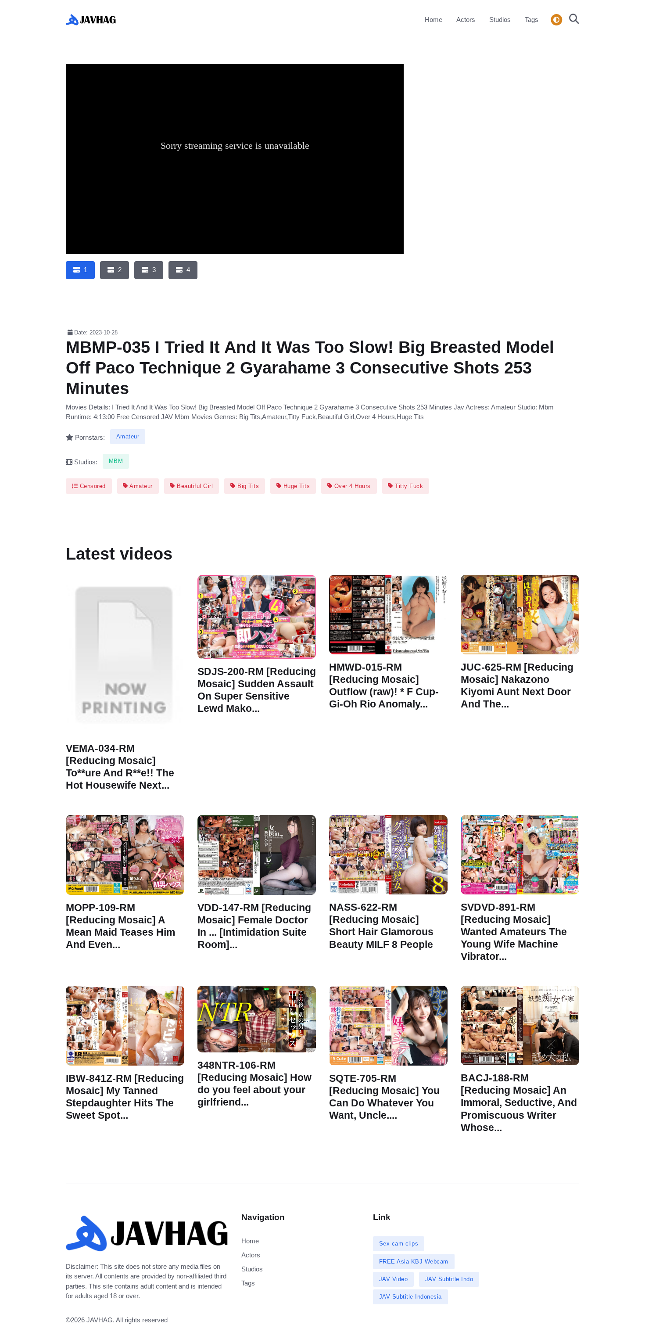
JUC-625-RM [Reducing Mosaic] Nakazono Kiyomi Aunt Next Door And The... (517, 686)
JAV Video (393, 1279)
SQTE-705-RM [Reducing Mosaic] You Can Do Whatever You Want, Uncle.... (384, 1097)
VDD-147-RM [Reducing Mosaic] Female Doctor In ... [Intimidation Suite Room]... (254, 926)
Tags (531, 19)
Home (433, 19)
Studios (500, 19)
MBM (116, 461)
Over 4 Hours (351, 486)
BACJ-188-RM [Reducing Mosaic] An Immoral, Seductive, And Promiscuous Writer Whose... (519, 1103)
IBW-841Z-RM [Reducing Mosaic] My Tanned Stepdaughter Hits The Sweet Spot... (125, 1097)
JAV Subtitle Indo (449, 1279)
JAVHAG (99, 1320)
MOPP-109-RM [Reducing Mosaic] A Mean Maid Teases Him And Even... (120, 926)
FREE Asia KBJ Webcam (413, 1261)
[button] (571, 19)
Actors (465, 19)
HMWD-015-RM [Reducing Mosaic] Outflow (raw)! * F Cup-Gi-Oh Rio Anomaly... (384, 686)
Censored (92, 486)
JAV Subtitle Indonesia (410, 1296)
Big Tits (247, 486)
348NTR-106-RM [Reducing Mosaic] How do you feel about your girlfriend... (254, 1084)
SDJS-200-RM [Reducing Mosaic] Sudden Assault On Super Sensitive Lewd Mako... (256, 690)
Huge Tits (295, 486)
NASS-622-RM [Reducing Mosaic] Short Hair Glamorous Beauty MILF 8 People (381, 926)
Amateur (128, 436)
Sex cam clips (399, 1243)
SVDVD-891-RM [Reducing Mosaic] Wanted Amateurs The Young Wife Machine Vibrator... (514, 931)
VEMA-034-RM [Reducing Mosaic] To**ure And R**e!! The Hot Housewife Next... (120, 767)
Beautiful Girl (194, 486)
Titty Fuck (408, 486)
